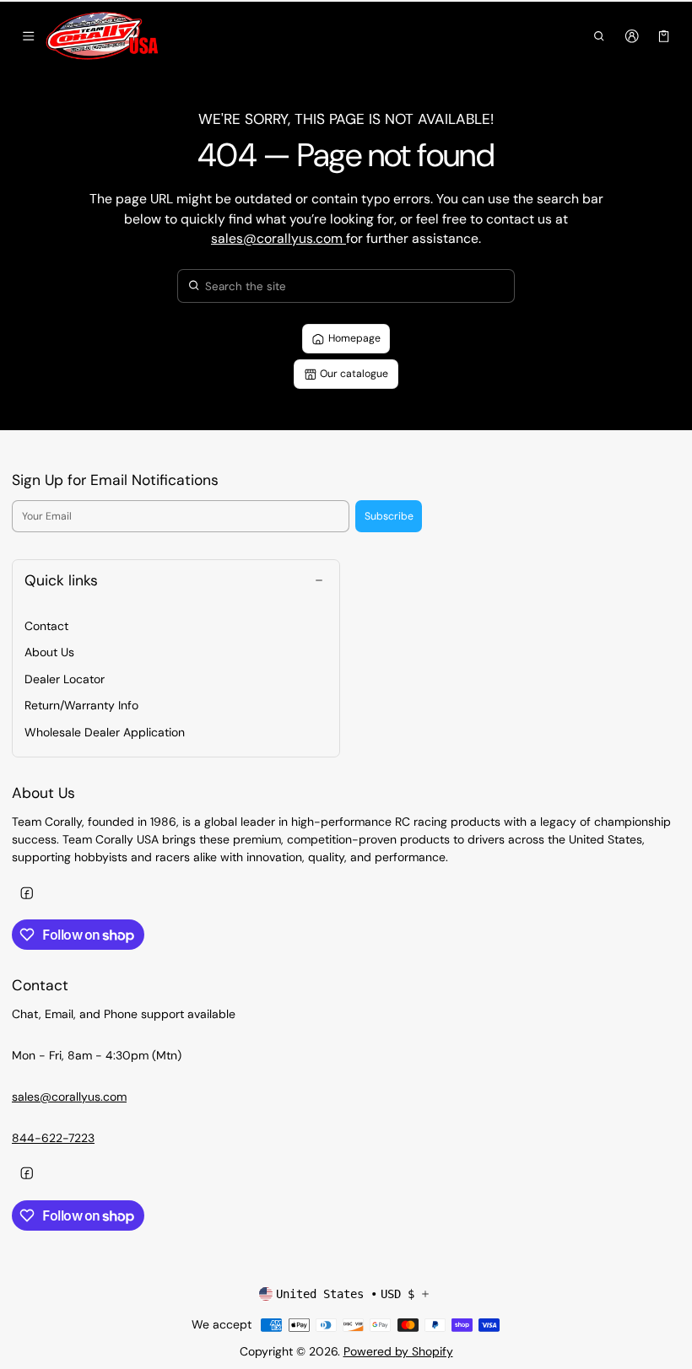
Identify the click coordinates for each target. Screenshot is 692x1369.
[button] (599, 36)
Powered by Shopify (398, 1351)
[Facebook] (26, 893)
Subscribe (389, 516)
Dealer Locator (64, 679)
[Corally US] (104, 36)
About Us (49, 652)
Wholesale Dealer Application (104, 732)
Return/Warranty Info (81, 705)
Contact (46, 625)
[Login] (631, 36)
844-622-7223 (53, 1137)
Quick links (61, 580)
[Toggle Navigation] (28, 36)
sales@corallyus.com (278, 238)
